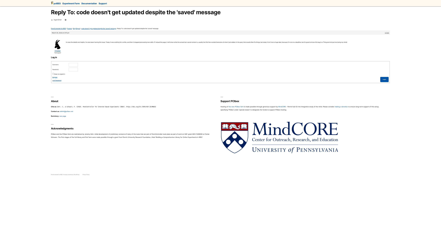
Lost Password (56, 80)
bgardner (58, 20)
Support (103, 3)
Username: (55, 64)
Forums (69, 28)
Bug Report (76, 28)
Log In (384, 79)
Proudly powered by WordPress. (71, 174)
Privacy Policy (86, 174)
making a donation (341, 107)
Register (54, 77)
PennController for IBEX (58, 28)
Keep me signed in (59, 74)
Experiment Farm (71, 3)
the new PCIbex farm (236, 107)
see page (62, 116)
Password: (55, 69)
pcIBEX (57, 3)
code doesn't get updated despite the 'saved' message (98, 28)
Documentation (89, 3)
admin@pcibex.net (66, 111)
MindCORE (282, 107)
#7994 (387, 33)
